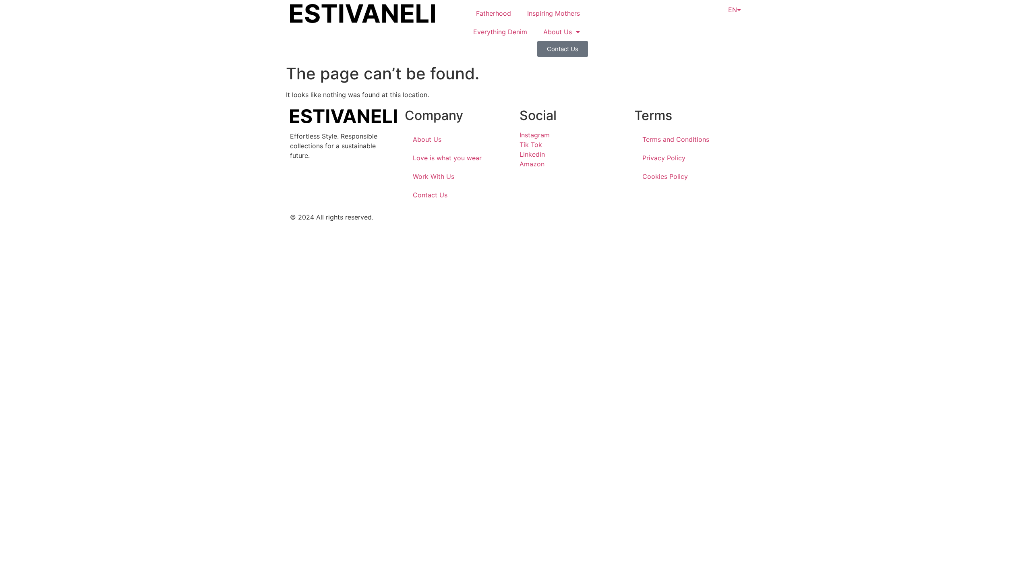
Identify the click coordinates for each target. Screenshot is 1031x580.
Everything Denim (500, 32)
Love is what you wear (447, 158)
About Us (557, 32)
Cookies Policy (665, 176)
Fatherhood (493, 13)
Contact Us (430, 195)
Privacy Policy (663, 158)
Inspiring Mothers (553, 13)
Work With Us (433, 176)
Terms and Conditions (675, 139)
